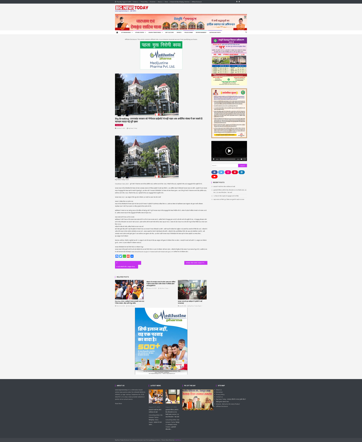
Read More (118, 403)
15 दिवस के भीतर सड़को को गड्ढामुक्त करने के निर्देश (226, 196)
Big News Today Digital (195, 306)
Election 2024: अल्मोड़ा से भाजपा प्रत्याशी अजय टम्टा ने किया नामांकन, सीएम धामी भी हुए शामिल (129, 302)
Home (166, 2)
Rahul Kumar (131, 306)
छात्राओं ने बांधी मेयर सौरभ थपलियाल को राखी (224, 186)
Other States (139, 32)
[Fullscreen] (244, 159)
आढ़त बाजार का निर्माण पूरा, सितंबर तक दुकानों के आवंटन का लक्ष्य (228, 199)
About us (160, 2)
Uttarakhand (126, 32)
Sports (179, 32)
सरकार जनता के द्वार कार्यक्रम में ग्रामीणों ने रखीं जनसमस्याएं (190, 302)
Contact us (135, 2)
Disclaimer (153, 2)
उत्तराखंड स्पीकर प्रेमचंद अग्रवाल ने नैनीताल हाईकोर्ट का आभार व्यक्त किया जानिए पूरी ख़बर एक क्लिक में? (196, 263)
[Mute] (241, 159)
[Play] (214, 159)
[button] (229, 151)
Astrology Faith (215, 32)
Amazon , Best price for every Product (228, 404)
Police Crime (188, 32)
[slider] (227, 159)
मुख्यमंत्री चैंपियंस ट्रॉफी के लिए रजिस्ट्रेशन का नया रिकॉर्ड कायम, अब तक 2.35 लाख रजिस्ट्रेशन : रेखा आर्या (229, 191)
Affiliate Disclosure (197, 2)
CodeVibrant (177, 440)
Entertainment (201, 32)
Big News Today (132, 128)
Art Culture (169, 32)
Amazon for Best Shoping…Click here (180, 2)
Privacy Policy (144, 2)
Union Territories (154, 32)
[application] (229, 151)
